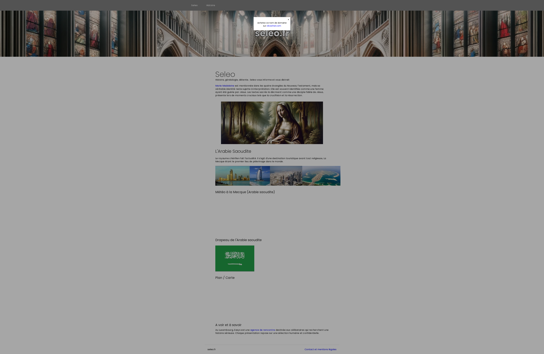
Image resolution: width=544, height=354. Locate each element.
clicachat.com (274, 25)
